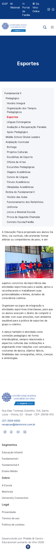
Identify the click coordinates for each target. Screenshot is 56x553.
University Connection (15, 497)
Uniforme (12, 207)
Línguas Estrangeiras (19, 122)
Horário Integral (16, 103)
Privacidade (9, 512)
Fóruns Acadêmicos (18, 182)
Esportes (12, 117)
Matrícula (7, 491)
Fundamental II (12, 93)
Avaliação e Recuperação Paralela (26, 127)
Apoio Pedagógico (17, 132)
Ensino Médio (10, 471)
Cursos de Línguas (17, 177)
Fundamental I (10, 458)
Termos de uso (10, 518)
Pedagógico (12, 98)
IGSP (5, 3)
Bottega (11, 147)
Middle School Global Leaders (23, 137)
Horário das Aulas (17, 197)
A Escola (7, 485)
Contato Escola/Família (20, 222)
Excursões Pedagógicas (21, 167)
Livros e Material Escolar (21, 212)
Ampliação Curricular (17, 142)
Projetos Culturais (17, 152)
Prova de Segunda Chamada (23, 217)
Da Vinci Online (36, 7)
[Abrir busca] (45, 27)
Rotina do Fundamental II (20, 192)
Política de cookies (13, 524)
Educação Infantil (12, 452)
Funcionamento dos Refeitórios (25, 202)
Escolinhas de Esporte (20, 157)
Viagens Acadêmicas (18, 172)
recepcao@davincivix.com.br (18, 424)
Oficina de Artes (16, 162)
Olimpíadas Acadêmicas (20, 187)
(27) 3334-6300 (11, 420)
